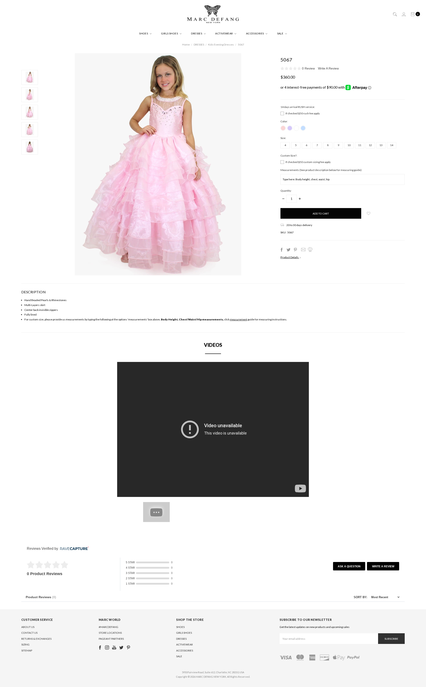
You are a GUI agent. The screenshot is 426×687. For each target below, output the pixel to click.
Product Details (289, 257)
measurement (238, 319)
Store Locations (110, 632)
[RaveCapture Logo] (73, 548)
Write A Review (328, 68)
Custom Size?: (288, 155)
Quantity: (286, 190)
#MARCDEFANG (108, 627)
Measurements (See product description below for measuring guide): (321, 170)
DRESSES (197, 33)
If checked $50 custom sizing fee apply (308, 162)
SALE (280, 33)
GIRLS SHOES (170, 33)
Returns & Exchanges (36, 638)
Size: (283, 138)
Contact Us (29, 632)
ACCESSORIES (255, 33)
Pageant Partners (111, 638)
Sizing (25, 644)
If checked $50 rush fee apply (303, 113)
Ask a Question (349, 566)
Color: (284, 121)
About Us (27, 627)
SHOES (144, 33)
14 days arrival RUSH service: (297, 107)
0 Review (309, 68)
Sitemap (26, 650)
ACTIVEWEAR (224, 33)
